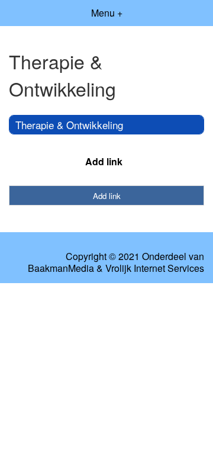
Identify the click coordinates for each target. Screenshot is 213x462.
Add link (103, 161)
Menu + (106, 13)
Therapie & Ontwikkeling (69, 124)
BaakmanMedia (61, 268)
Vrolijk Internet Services (154, 268)
